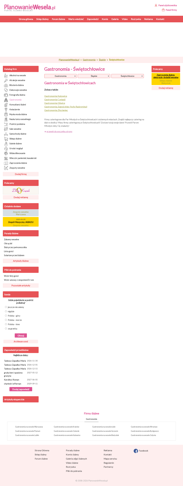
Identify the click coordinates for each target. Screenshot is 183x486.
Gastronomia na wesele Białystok (105, 435)
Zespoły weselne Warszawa (21, 212)
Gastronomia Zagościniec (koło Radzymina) (65, 106)
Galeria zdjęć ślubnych (76, 458)
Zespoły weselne (17, 167)
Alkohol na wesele (17, 75)
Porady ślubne (11, 233)
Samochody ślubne (17, 133)
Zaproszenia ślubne (18, 163)
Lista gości (8, 251)
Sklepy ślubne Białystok (166, 81)
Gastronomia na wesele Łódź (103, 427)
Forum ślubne (41, 458)
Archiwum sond (21, 341)
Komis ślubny (72, 454)
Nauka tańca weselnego (20, 119)
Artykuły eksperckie (14, 399)
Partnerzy (108, 467)
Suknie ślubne (15, 143)
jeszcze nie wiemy (16, 307)
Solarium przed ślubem (14, 255)
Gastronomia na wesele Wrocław (144, 427)
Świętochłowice (127, 76)
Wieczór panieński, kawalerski (22, 158)
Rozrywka (71, 467)
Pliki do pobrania (12, 269)
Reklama (108, 450)
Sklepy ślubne (15, 138)
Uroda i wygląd (16, 148)
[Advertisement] (95, 39)
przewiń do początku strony (59, 131)
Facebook (143, 450)
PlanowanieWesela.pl (69, 59)
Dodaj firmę (21, 174)
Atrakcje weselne (17, 80)
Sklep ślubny (40, 454)
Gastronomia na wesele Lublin (27, 435)
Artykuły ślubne (21, 260)
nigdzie (11, 311)
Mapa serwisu (110, 458)
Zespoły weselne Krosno (21, 225)
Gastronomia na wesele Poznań (27, 431)
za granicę (12, 328)
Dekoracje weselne (18, 90)
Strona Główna (42, 450)
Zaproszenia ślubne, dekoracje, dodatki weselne (165, 76)
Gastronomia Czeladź (54, 99)
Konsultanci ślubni (17, 104)
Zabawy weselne (11, 239)
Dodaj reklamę (21, 197)
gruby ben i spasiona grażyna (21, 374)
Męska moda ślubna (18, 114)
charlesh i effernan (21, 384)
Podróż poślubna (17, 124)
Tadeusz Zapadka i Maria (21, 361)
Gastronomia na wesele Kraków (66, 427)
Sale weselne (15, 129)
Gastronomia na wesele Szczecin (105, 431)
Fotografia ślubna (17, 94)
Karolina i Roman (21, 379)
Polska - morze (15, 320)
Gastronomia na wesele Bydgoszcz (145, 431)
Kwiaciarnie (14, 109)
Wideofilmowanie (17, 153)
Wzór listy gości (11, 276)
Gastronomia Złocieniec (56, 110)
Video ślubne (72, 463)
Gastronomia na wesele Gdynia (143, 435)
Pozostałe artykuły (20, 285)
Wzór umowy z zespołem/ (19, 280)
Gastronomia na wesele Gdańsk (66, 431)
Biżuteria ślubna (16, 85)
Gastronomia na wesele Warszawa (29, 427)
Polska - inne (14, 324)
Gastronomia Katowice (55, 96)
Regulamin (109, 463)
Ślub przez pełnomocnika (15, 247)
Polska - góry (14, 316)
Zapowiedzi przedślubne (16, 350)
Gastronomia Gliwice (54, 103)
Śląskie (102, 59)
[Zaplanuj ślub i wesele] (31, 7)
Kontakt (108, 454)
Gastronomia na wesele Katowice (67, 435)
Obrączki (8, 243)
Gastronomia (89, 59)
